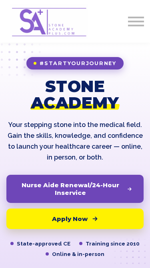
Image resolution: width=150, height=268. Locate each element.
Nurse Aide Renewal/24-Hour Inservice (70, 188)
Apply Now (70, 219)
